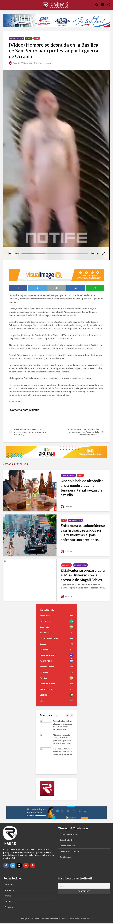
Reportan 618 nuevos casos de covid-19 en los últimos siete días (62, 752)
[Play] (9, 254)
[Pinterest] (32, 865)
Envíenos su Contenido (70, 851)
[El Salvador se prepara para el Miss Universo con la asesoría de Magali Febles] (30, 580)
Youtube (8, 901)
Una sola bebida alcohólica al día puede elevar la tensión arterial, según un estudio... (82, 488)
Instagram (9, 890)
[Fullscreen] (103, 254)
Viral (36, 38)
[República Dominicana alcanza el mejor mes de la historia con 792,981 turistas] (45, 723)
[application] (56, 165)
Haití (64, 520)
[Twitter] (12, 865)
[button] (56, 164)
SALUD (80, 475)
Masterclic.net (88, 919)
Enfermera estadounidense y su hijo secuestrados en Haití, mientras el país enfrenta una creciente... (83, 532)
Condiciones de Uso (69, 834)
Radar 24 (16, 63)
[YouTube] (26, 865)
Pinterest (9, 907)
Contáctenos (65, 857)
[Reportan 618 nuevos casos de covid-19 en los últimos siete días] (45, 751)
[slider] (54, 253)
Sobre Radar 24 (66, 840)
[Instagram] (19, 865)
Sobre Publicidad (67, 845)
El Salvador (66, 565)
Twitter (8, 896)
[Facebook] (6, 865)
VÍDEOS (28, 38)
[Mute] (97, 254)
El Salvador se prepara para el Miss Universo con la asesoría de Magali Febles (83, 575)
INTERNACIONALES (16, 38)
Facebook (9, 884)
